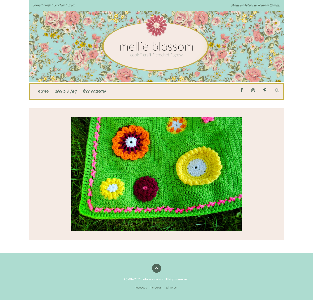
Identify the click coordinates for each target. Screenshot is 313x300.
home (43, 91)
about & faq (66, 91)
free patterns (94, 91)
